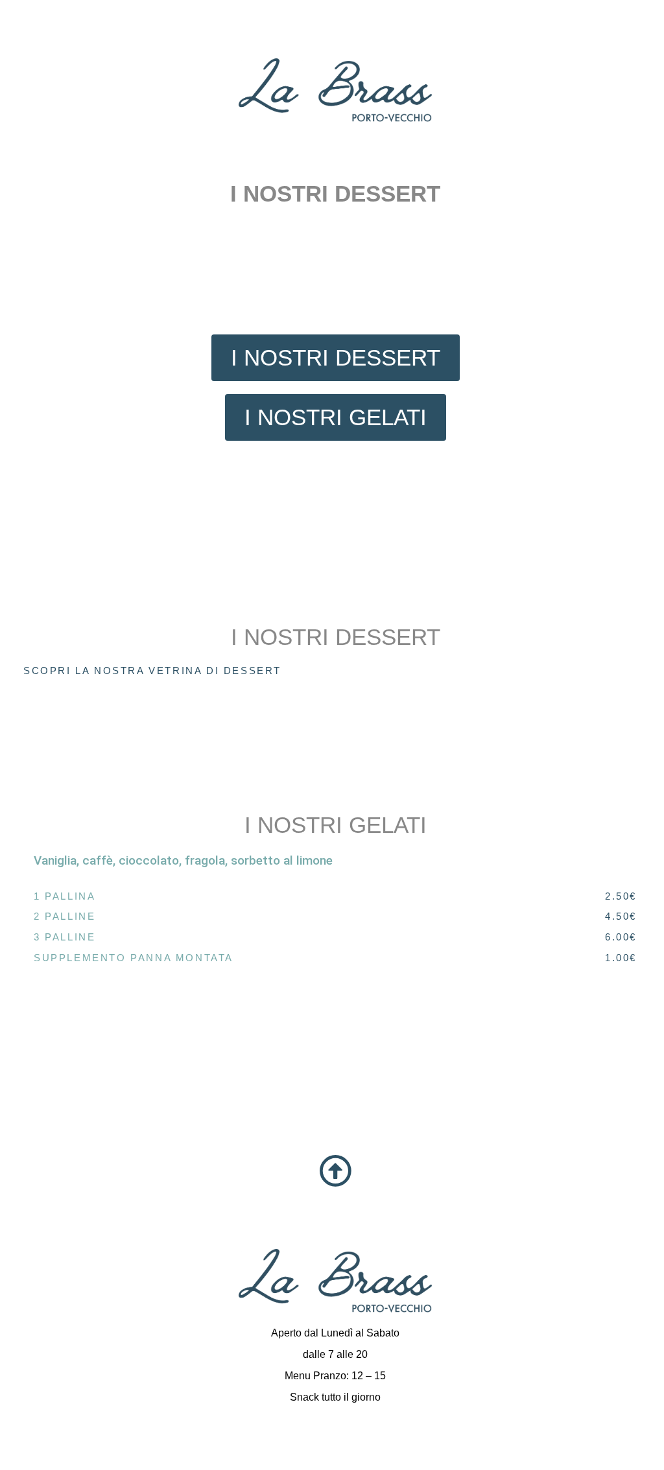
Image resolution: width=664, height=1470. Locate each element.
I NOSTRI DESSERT (335, 636)
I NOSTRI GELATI (335, 824)
